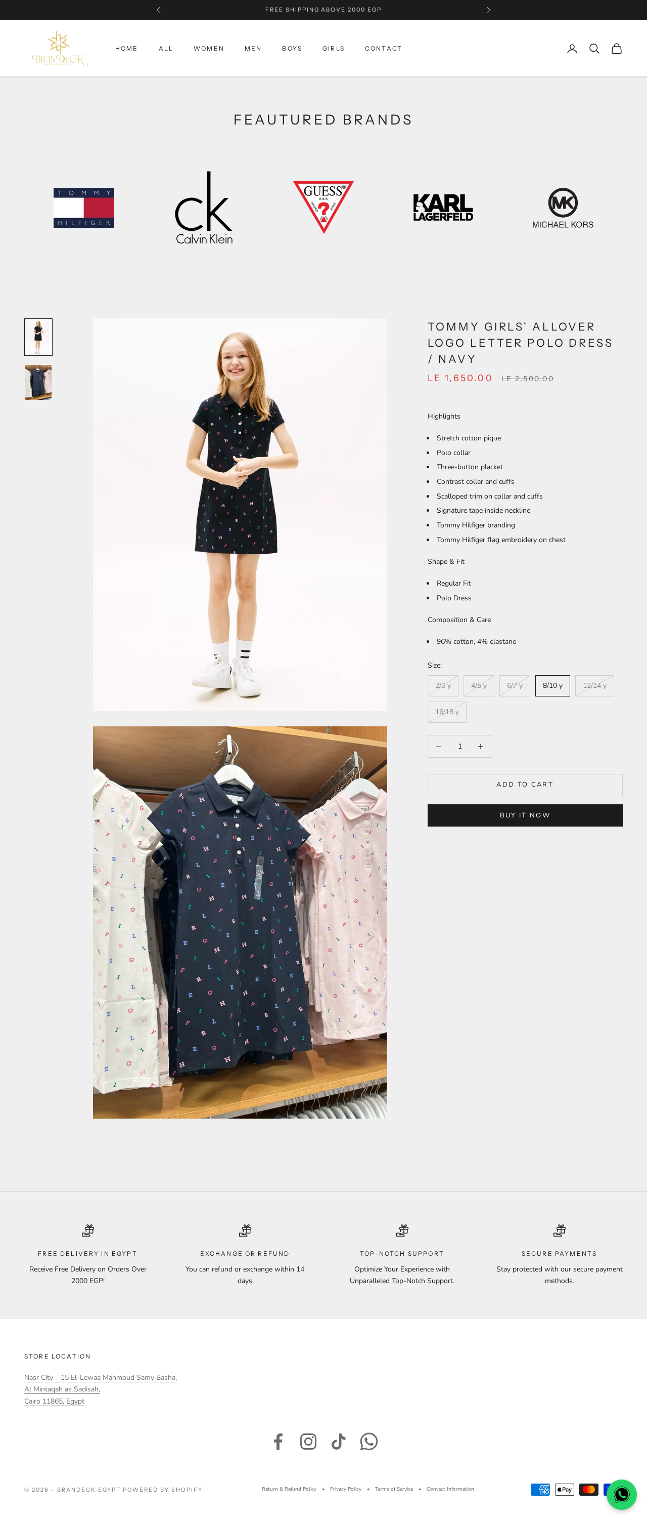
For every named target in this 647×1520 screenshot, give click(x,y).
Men (253, 48)
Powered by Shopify (163, 1489)
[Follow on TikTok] (339, 1441)
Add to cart (524, 785)
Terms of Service (394, 1489)
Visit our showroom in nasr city (323, 10)
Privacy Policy (345, 1489)
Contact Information (450, 1489)
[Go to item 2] (38, 382)
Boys (292, 48)
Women (209, 48)
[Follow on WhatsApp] (369, 1441)
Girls (333, 48)
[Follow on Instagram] (308, 1441)
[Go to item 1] (38, 337)
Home (126, 48)
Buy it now (525, 815)
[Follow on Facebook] (278, 1441)
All (166, 48)
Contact (383, 48)
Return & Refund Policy (289, 1489)
